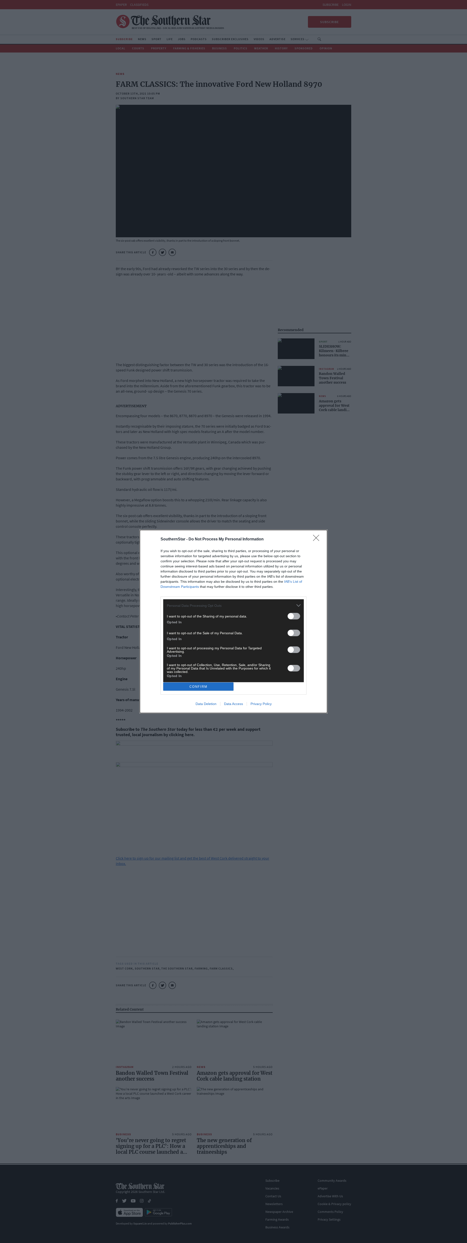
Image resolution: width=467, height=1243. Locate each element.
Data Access (233, 704)
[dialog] (233, 621)
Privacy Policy (261, 704)
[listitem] (233, 605)
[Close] (317, 539)
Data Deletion (206, 704)
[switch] (293, 616)
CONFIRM (198, 686)
